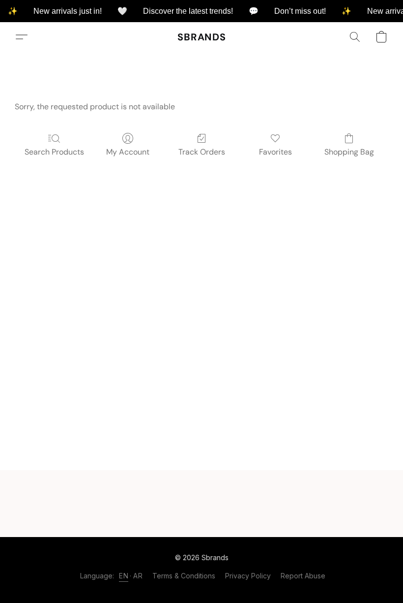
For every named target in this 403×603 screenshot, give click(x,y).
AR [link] (138, 575)
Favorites (275, 152)
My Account (127, 152)
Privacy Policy (248, 575)
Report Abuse (303, 575)
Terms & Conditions (183, 575)
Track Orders (201, 152)
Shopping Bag (349, 152)
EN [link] (123, 575)
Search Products (54, 152)
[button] (201, 37)
